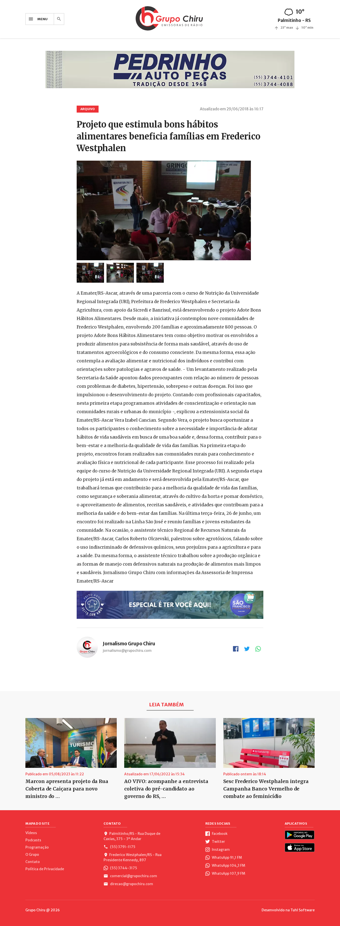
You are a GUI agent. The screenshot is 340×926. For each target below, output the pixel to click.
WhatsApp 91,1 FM (226, 857)
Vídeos (31, 833)
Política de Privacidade (44, 869)
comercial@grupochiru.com (133, 876)
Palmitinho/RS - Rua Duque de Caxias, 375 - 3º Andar (132, 836)
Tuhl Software (302, 910)
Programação (37, 847)
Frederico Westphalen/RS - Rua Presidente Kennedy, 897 (133, 857)
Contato (32, 862)
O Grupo (32, 854)
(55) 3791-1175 (122, 847)
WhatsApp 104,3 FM (228, 865)
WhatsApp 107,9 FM (228, 873)
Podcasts (33, 840)
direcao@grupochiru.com (131, 884)
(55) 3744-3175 (123, 868)
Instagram (220, 849)
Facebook (219, 833)
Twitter (218, 841)
